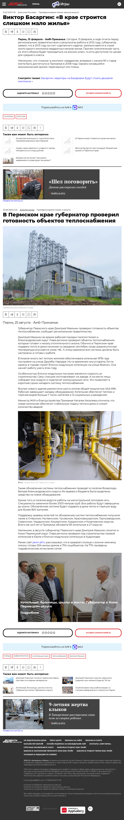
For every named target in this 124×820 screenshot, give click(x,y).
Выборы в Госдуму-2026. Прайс (71, 747)
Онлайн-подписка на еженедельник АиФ (66, 744)
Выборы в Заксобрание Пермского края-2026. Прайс (48, 751)
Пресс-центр (55, 740)
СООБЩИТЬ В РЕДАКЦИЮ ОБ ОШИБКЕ (40, 755)
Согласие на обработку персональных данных (42, 785)
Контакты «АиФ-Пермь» (100, 744)
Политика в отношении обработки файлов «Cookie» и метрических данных (54, 789)
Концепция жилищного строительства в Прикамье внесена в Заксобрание (35, 139)
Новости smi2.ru (13, 200)
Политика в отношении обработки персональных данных (47, 787)
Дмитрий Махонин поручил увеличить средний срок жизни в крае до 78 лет (93, 679)
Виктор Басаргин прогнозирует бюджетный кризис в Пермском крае (96, 149)
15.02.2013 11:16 (9, 12)
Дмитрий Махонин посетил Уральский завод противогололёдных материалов (37, 679)
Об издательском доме (35, 740)
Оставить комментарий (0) (98, 93)
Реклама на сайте (73, 740)
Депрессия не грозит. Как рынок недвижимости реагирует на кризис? (33, 159)
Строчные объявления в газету (39, 747)
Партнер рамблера (50, 809)
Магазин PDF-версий (33, 744)
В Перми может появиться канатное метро (95, 138)
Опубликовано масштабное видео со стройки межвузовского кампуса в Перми (95, 689)
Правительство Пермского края (18, 307)
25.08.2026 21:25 (10, 210)
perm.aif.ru (39, 542)
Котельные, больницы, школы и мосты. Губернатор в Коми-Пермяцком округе (69, 604)
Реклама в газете (93, 740)
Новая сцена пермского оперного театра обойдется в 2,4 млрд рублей (35, 149)
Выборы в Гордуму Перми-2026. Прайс (94, 751)
